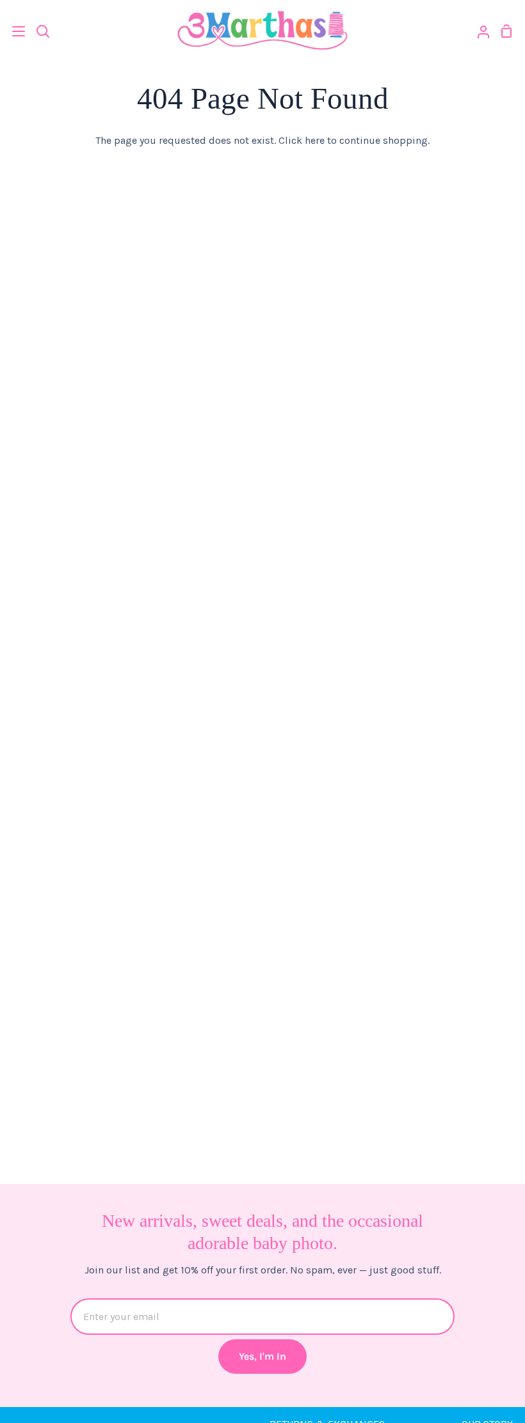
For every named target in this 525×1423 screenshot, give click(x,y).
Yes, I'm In (262, 1356)
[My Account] (478, 31)
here (315, 140)
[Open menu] (13, 31)
